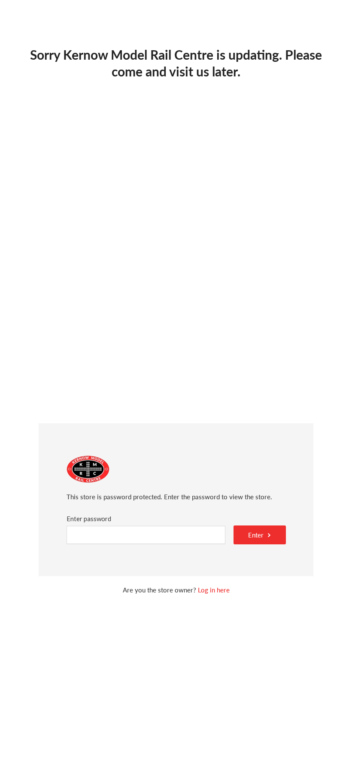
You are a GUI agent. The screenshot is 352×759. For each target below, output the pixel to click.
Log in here (214, 590)
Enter (256, 535)
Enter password (89, 518)
